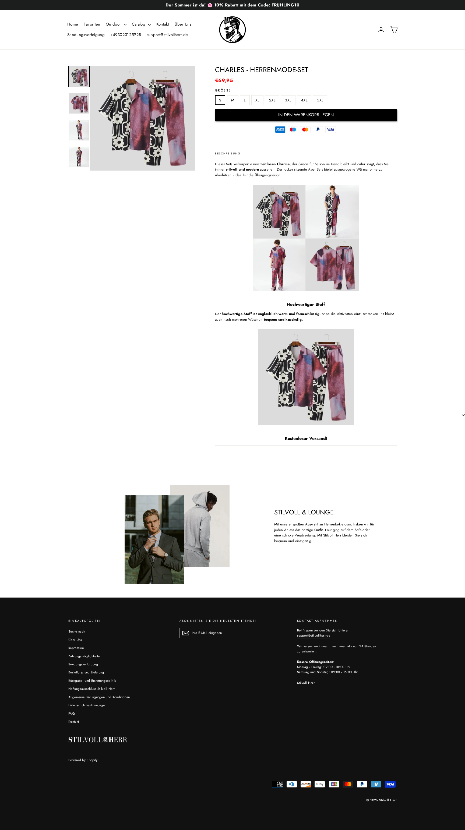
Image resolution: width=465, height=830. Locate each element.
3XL (288, 100)
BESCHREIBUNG (228, 153)
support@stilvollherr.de (167, 35)
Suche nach (76, 631)
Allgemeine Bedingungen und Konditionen (99, 697)
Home (72, 24)
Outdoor (114, 24)
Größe (223, 90)
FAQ (71, 713)
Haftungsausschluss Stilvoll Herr (91, 688)
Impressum (76, 647)
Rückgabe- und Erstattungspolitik (92, 680)
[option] (142, 118)
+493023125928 (125, 35)
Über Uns (183, 24)
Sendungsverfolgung (86, 35)
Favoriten (92, 24)
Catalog (139, 24)
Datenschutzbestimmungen (87, 705)
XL (257, 100)
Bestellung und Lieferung (86, 672)
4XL (304, 100)
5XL (320, 100)
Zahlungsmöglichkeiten (84, 656)
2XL (272, 100)
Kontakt (162, 24)
